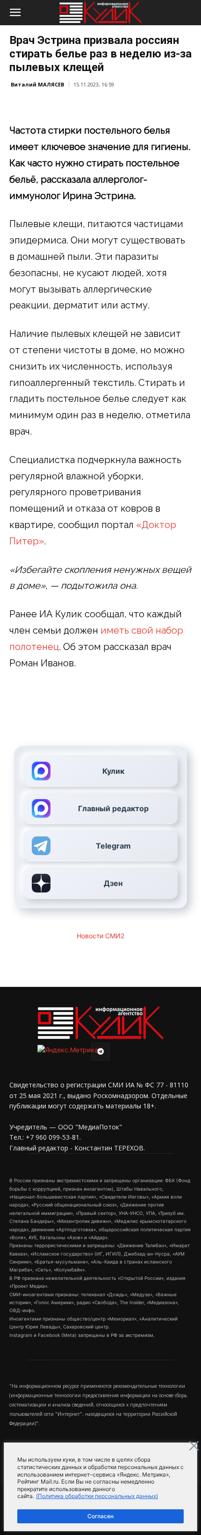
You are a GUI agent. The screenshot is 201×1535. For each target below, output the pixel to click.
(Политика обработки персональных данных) (97, 1495)
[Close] (194, 1445)
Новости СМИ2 (100, 936)
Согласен (100, 1516)
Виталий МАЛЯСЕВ (37, 84)
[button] (15, 12)
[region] (100, 1487)
